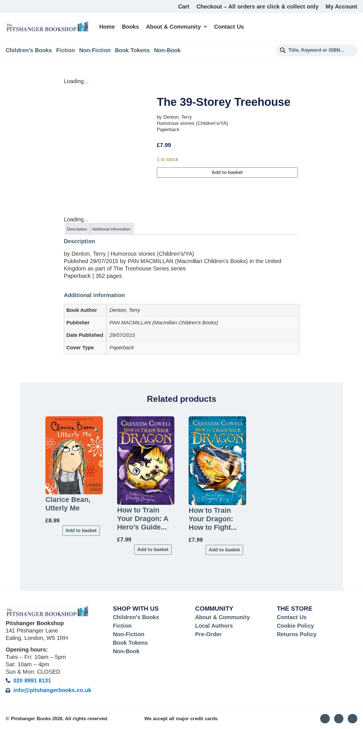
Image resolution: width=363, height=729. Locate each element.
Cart (183, 6)
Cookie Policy (295, 626)
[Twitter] (339, 719)
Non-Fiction (95, 50)
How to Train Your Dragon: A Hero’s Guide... (142, 518)
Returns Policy (296, 634)
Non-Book (167, 50)
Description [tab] (77, 229)
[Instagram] (325, 719)
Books (130, 27)
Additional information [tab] (111, 229)
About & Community (173, 27)
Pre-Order (208, 634)
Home (107, 27)
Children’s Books (29, 50)
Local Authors (214, 626)
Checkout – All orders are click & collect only (257, 6)
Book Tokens (132, 50)
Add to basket (227, 172)
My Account (341, 6)
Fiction (65, 50)
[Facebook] (352, 719)
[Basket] (354, 26)
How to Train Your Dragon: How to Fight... (213, 518)
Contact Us (229, 27)
